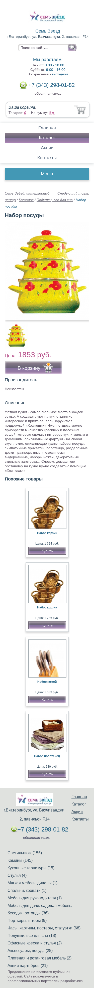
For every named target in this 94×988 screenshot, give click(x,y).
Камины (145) (20, 860)
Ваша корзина (22, 107)
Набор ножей (47, 682)
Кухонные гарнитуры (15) (31, 868)
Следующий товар (73, 193)
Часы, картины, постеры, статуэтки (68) (44, 928)
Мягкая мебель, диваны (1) (32, 883)
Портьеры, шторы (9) (27, 920)
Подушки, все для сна (55, 200)
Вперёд (81, 269)
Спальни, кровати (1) (27, 890)
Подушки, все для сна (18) (32, 935)
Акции (47, 147)
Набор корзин (47, 533)
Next (83, 333)
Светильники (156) (25, 853)
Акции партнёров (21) (28, 965)
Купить (47, 551)
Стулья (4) (17, 875)
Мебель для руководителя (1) (35, 898)
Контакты (47, 157)
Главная (47, 127)
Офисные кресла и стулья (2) (35, 943)
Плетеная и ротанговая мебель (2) (39, 958)
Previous (14, 333)
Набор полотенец (47, 756)
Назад (13, 269)
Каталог (47, 137)
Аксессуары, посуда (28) (30, 950)
